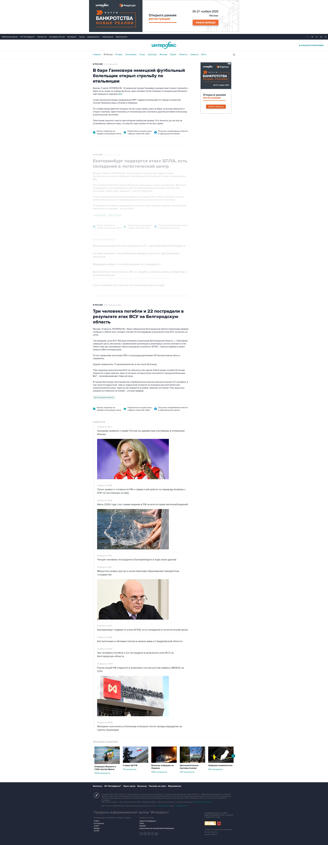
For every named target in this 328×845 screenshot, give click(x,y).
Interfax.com (42, 37)
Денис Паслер (115, 215)
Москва (163, 54)
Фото (203, 54)
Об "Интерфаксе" (27, 37)
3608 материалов (102, 773)
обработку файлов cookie (203, 802)
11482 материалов (159, 772)
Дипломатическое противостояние (189, 766)
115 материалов (129, 769)
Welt (120, 94)
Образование (107, 37)
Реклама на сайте (157, 786)
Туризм (82, 37)
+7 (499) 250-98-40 (163, 806)
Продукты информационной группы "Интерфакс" (131, 812)
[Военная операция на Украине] (164, 762)
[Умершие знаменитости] (221, 762)
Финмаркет (71, 37)
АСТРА (96, 831)
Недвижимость (93, 37)
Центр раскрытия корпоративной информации (156, 828)
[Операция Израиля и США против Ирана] (107, 763)
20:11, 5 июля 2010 (111, 64)
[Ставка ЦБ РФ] (135, 762)
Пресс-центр (129, 786)
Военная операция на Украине (162, 766)
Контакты (97, 786)
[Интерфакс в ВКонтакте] (148, 833)
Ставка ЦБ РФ (130, 765)
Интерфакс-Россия (57, 37)
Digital (173, 54)
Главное (97, 54)
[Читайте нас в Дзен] (141, 833)
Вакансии (142, 786)
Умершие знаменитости (220, 765)
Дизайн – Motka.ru (211, 834)
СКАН (141, 823)
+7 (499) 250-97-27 (181, 806)
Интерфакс (164, 45)
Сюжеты (194, 54)
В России (108, 54)
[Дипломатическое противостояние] (192, 762)
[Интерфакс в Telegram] (145, 833)
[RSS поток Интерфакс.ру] (152, 833)
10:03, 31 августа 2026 (112, 305)
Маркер (97, 828)
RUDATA (142, 826)
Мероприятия (121, 37)
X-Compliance (99, 823)
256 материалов (187, 772)
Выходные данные (211, 832)
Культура (152, 54)
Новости (183, 54)
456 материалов (215, 769)
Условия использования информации (218, 830)
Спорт (142, 54)
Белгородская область (104, 397)
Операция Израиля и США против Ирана (105, 768)
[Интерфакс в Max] (156, 833)
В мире (118, 54)
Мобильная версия (10, 37)
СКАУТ (96, 826)
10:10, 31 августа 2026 (112, 155)
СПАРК (96, 821)
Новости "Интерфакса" (147, 821)
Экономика (130, 54)
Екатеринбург (100, 215)
